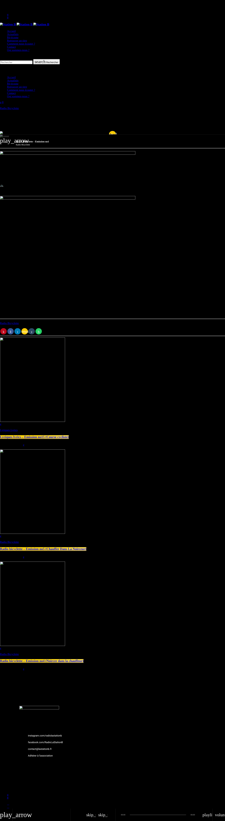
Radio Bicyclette (9, 108)
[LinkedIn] (8, 807)
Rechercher (46, 61)
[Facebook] (8, 803)
